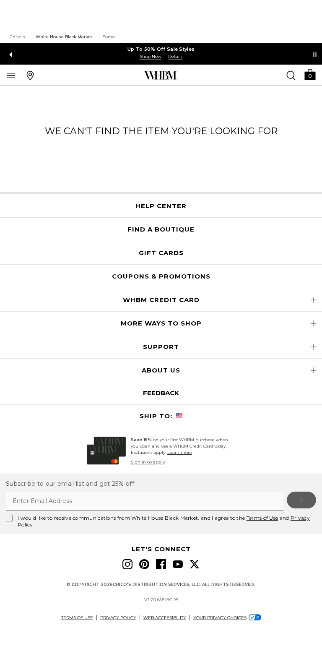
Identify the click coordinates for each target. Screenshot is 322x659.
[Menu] (11, 75)
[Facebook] (161, 564)
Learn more (179, 452)
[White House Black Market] (160, 75)
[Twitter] (195, 564)
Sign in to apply (148, 462)
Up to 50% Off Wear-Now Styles (161, 49)
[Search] (291, 75)
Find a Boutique (161, 229)
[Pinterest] (144, 564)
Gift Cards (161, 253)
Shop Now (150, 56)
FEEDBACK (161, 393)
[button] (309, 74)
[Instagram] (127, 564)
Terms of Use (262, 518)
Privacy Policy (118, 617)
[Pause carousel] (315, 54)
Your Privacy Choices (220, 617)
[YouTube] (178, 564)
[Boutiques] (30, 75)
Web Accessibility (164, 617)
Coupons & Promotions (161, 276)
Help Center (161, 206)
